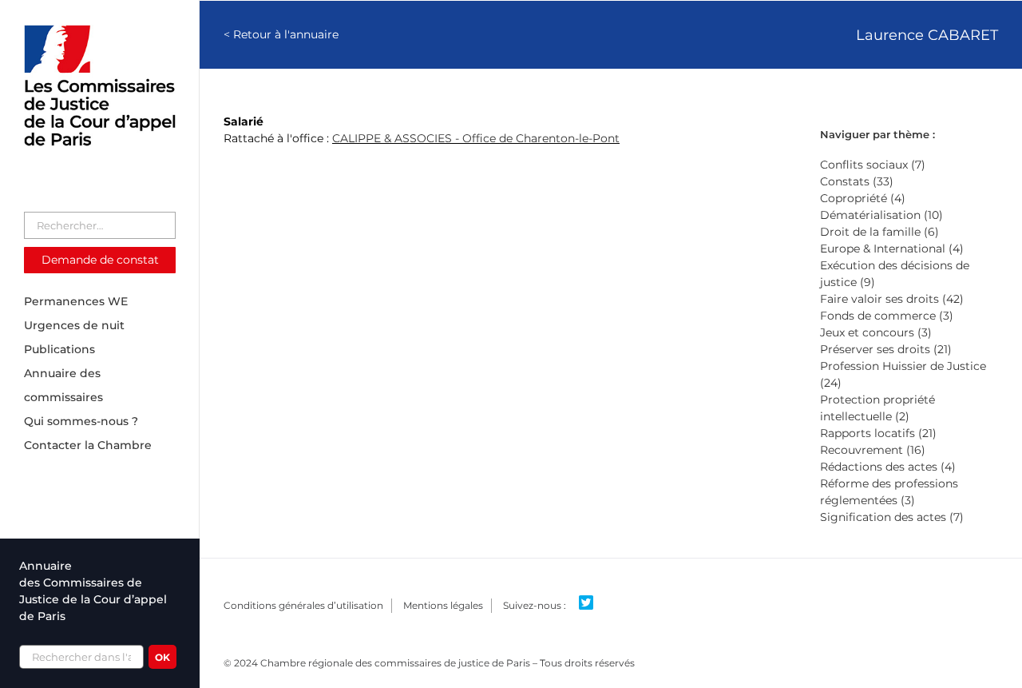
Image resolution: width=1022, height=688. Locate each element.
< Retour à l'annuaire (281, 34)
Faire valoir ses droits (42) (892, 299)
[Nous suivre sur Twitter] (592, 603)
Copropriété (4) (862, 198)
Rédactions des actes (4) (888, 466)
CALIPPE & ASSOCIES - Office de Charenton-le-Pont (476, 138)
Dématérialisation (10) (881, 215)
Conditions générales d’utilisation (303, 605)
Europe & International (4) (892, 248)
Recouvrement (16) (872, 450)
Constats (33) (856, 181)
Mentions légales (443, 605)
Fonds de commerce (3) (886, 315)
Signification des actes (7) (892, 517)
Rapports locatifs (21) (878, 433)
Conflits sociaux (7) (872, 164)
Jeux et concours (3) (876, 332)
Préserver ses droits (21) (886, 349)
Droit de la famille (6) (879, 232)
